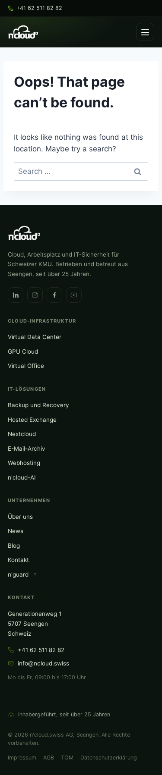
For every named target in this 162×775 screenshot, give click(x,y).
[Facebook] (54, 295)
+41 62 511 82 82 (41, 649)
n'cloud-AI (22, 477)
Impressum (22, 757)
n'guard (18, 574)
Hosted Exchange (32, 419)
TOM (67, 757)
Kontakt (18, 559)
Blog (14, 545)
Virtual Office (26, 365)
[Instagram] (35, 295)
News (15, 530)
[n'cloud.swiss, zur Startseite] (23, 32)
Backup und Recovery (38, 405)
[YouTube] (74, 295)
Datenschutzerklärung (108, 757)
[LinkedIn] (15, 295)
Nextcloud (22, 433)
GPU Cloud (23, 351)
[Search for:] (81, 171)
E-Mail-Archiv (26, 448)
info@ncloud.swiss (43, 663)
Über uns (20, 516)
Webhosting (24, 462)
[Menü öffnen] (145, 32)
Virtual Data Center (34, 336)
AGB (48, 757)
